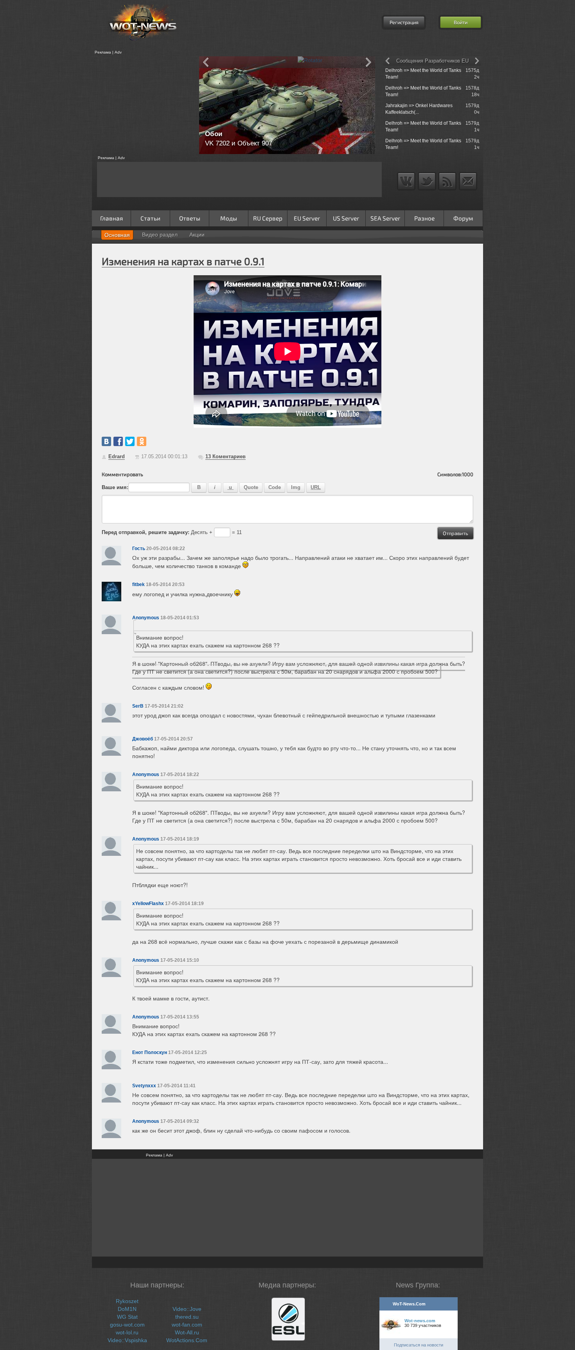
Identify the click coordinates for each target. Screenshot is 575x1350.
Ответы (189, 218)
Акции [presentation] (197, 234)
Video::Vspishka (127, 1340)
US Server (346, 218)
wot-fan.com (187, 1324)
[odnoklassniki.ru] (141, 441)
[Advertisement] (143, 105)
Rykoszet (127, 1301)
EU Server (307, 218)
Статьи (150, 218)
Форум (463, 218)
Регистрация (404, 22)
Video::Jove (186, 1309)
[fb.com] (118, 441)
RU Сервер (267, 218)
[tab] (117, 235)
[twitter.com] (130, 441)
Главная (111, 218)
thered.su (187, 1317)
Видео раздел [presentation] (160, 234)
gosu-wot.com (127, 1324)
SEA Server (385, 218)
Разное (424, 218)
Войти (460, 22)
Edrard (116, 456)
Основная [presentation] (117, 235)
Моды (228, 218)
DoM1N (127, 1309)
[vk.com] (106, 441)
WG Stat (127, 1317)
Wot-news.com (419, 1320)
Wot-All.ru (187, 1332)
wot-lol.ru (127, 1332)
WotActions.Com (186, 1340)
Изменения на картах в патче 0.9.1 (183, 261)
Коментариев (225, 456)
